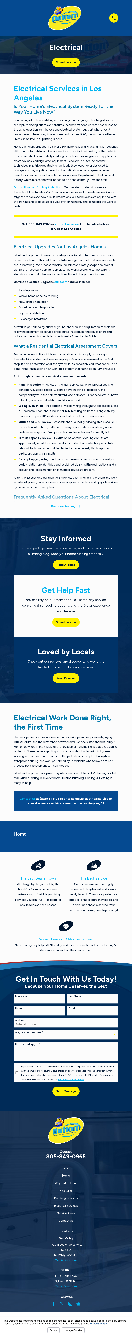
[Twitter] (62, 1304)
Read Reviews (66, 678)
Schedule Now (66, 62)
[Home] (64, 18)
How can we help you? (27, 1044)
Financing (66, 1190)
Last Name (75, 996)
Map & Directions (66, 1260)
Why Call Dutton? (66, 1183)
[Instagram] (70, 1304)
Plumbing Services (66, 1198)
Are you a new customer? (29, 1032)
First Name (21, 996)
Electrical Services (66, 1205)
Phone (18, 1008)
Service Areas (66, 1213)
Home (66, 1175)
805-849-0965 (66, 1156)
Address (19, 1020)
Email (72, 1008)
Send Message (66, 1091)
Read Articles (66, 564)
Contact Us (66, 1220)
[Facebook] (54, 1304)
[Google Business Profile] (78, 1304)
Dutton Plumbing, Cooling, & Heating (37, 187)
